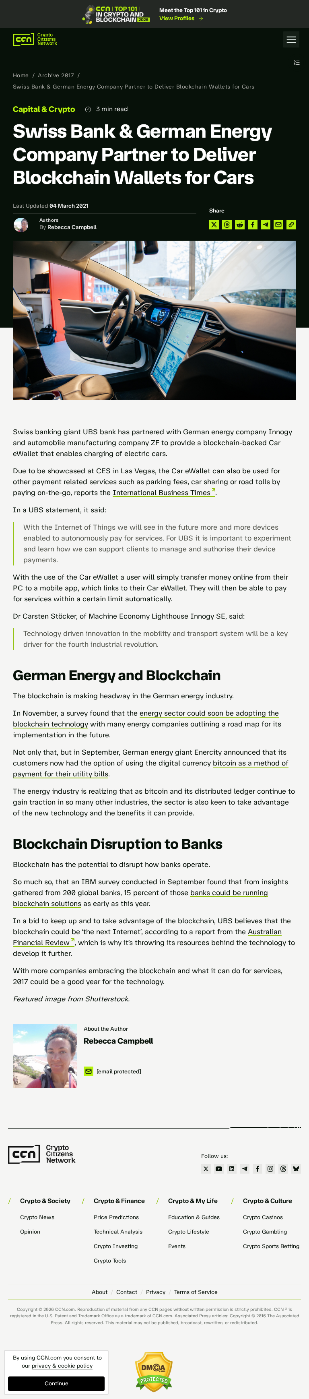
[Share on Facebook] (253, 224)
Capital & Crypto (44, 109)
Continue (56, 1383)
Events (176, 1246)
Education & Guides (194, 1217)
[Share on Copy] (291, 224)
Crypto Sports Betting (271, 1246)
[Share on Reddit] (240, 224)
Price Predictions (116, 1217)
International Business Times (161, 492)
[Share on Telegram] (265, 224)
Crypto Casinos (263, 1217)
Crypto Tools (110, 1260)
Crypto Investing (116, 1246)
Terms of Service (196, 1292)
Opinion (30, 1231)
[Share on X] (214, 224)
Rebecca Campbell (72, 227)
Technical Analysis (118, 1231)
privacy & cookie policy (62, 1365)
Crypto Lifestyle (188, 1231)
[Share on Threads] (227, 224)
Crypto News (37, 1217)
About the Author (106, 1029)
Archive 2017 (56, 75)
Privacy (155, 1292)
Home (21, 75)
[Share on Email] (278, 224)
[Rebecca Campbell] (45, 1056)
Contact (126, 1292)
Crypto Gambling (265, 1231)
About (99, 1292)
